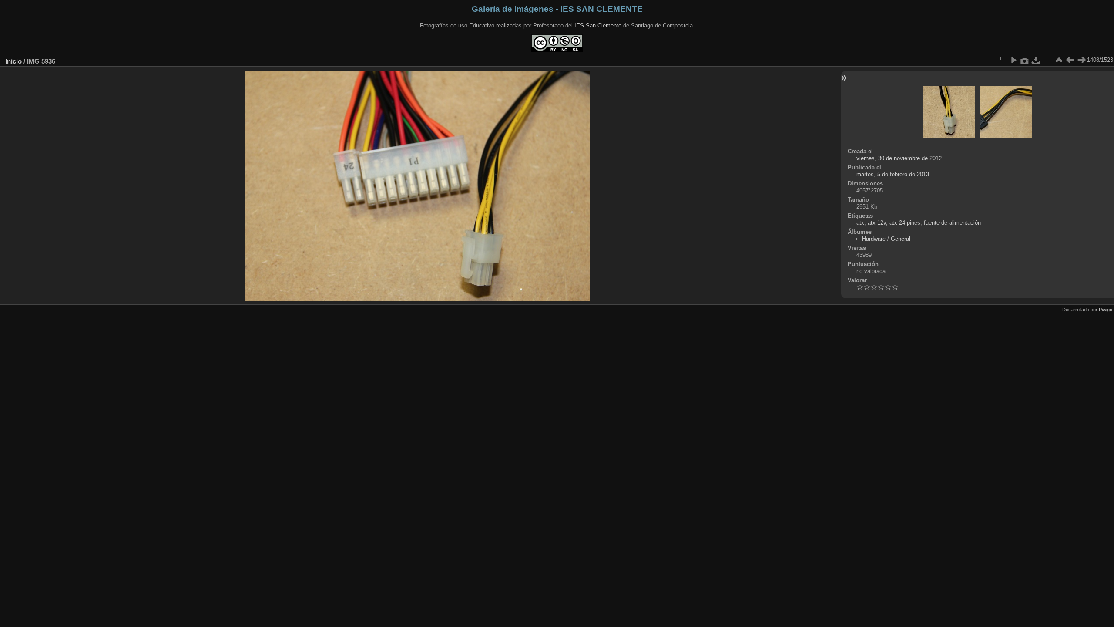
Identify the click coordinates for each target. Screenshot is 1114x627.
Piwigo (1105, 309)
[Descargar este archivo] (1036, 60)
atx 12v (877, 222)
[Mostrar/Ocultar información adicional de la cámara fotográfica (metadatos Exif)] (1024, 60)
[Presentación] (1013, 60)
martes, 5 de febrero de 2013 (892, 174)
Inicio (13, 61)
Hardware (874, 239)
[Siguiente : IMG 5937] (1081, 60)
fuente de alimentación (952, 222)
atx (860, 222)
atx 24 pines (904, 222)
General (900, 239)
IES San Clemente (597, 25)
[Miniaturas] (1058, 60)
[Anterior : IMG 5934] (1070, 60)
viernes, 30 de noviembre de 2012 (899, 158)
